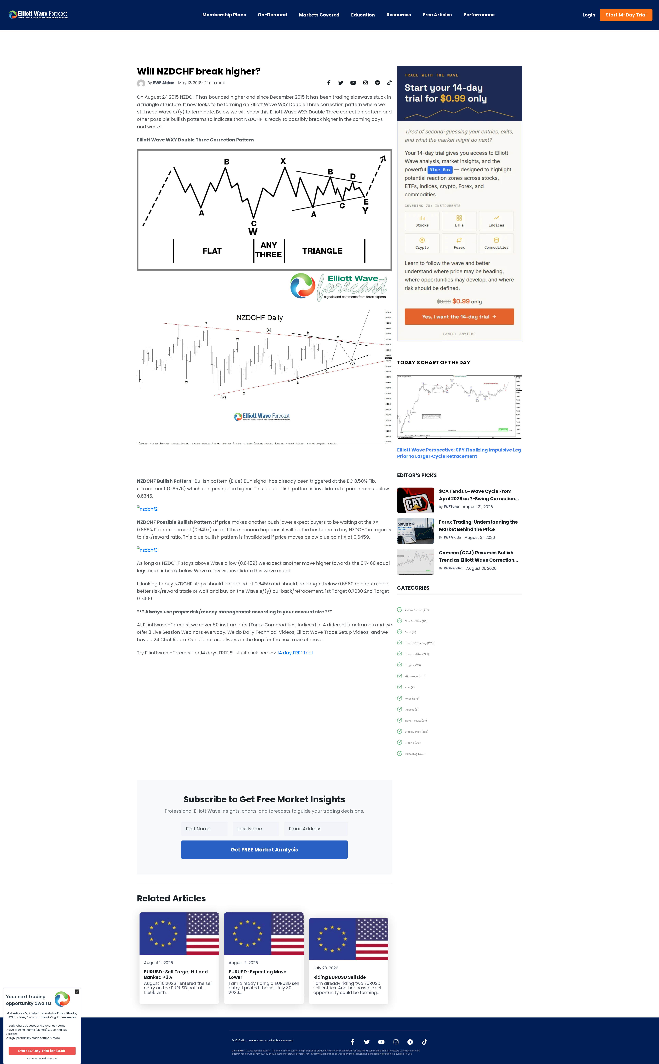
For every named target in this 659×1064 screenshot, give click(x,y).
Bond (410, 632)
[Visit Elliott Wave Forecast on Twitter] (367, 1042)
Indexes (412, 709)
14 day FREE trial (295, 653)
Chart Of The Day (420, 643)
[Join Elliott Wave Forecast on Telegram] (410, 1042)
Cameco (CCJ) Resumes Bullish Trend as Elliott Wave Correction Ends (476, 560)
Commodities (417, 654)
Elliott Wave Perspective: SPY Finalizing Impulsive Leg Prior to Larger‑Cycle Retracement (459, 453)
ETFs (410, 687)
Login (589, 14)
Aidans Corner (417, 610)
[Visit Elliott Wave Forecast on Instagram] (396, 1042)
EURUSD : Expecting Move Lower (257, 974)
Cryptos (413, 665)
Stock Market (417, 732)
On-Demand (272, 14)
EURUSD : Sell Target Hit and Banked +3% (176, 974)
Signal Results (416, 720)
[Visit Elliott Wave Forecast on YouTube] (381, 1042)
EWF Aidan (163, 82)
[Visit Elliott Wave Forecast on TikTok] (424, 1042)
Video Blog (415, 754)
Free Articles (437, 14)
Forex (412, 698)
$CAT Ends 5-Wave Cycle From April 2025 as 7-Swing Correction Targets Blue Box (477, 498)
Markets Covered (319, 14)
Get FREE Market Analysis (264, 849)
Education (363, 14)
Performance (479, 14)
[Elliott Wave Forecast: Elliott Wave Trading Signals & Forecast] (58, 14)
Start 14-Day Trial (626, 15)
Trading (413, 743)
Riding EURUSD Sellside (339, 977)
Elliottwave (415, 676)
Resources (398, 14)
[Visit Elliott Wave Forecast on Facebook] (352, 1042)
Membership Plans (224, 14)
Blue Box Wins (416, 621)
